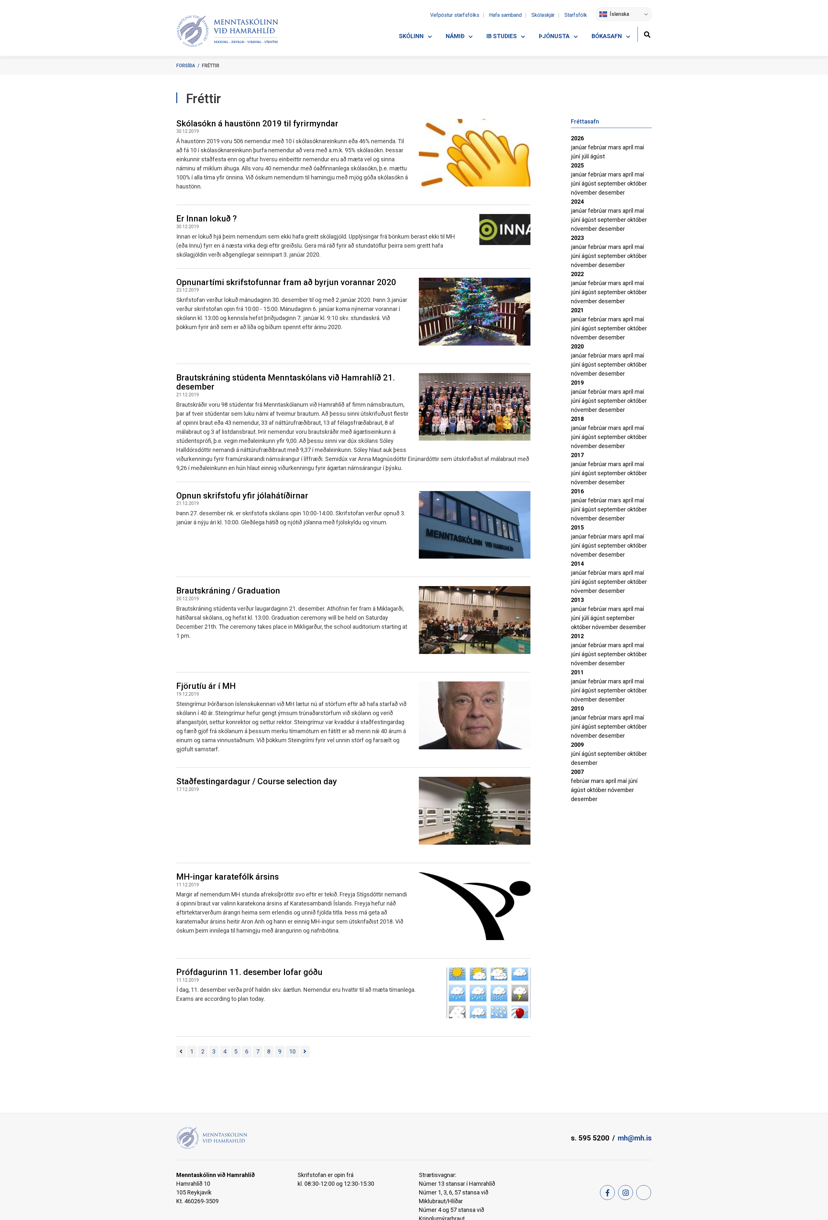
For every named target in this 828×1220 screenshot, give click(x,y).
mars (615, 147)
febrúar (598, 147)
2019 (577, 382)
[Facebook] (607, 1192)
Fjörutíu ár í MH (206, 686)
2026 (577, 138)
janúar (579, 147)
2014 (577, 563)
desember (611, 192)
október (637, 183)
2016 (577, 491)
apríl (629, 147)
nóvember (584, 192)
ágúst (597, 156)
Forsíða (185, 65)
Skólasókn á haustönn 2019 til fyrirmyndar (257, 123)
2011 (577, 672)
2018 (577, 418)
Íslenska (619, 14)
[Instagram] (625, 1192)
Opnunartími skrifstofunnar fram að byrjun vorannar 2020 (286, 282)
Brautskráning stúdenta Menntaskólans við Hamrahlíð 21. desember (285, 382)
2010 (577, 708)
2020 (577, 346)
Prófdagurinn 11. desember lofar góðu (249, 972)
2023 (577, 237)
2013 (577, 599)
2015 (577, 527)
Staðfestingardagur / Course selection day (256, 781)
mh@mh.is (635, 1138)
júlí (586, 156)
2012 (577, 636)
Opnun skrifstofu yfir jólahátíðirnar (242, 495)
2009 (577, 744)
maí (639, 147)
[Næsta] (305, 1051)
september (612, 183)
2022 (577, 274)
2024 (577, 201)
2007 (577, 771)
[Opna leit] (647, 34)
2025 (577, 165)
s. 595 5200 (590, 1138)
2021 (577, 310)
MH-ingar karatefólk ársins (227, 877)
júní (576, 156)
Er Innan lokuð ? (206, 218)
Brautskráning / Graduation (228, 590)
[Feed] (643, 1192)
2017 (577, 455)
